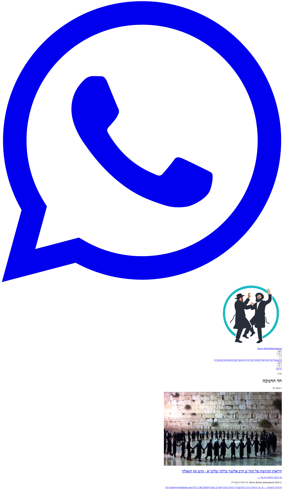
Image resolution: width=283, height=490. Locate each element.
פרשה (233, 360)
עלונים (227, 360)
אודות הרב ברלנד (248, 487)
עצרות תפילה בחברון (231, 487)
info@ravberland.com (181, 487)
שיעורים (239, 360)
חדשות (268, 360)
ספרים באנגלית (215, 487)
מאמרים (275, 360)
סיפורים (255, 360)
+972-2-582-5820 (199, 487)
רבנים (221, 360)
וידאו (245, 360)
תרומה (279, 368)
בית (280, 360)
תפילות (262, 360)
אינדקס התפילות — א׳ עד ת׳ (269, 487)
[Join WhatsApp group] (141, 281)
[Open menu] (280, 357)
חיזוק (249, 360)
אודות (216, 360)
